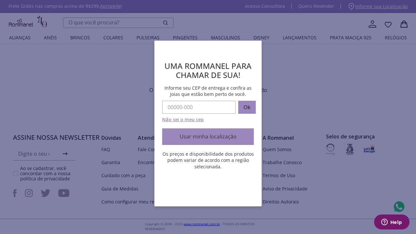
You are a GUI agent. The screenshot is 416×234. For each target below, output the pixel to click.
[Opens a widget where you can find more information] (392, 222)
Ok (247, 107)
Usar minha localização (208, 136)
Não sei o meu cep (183, 119)
